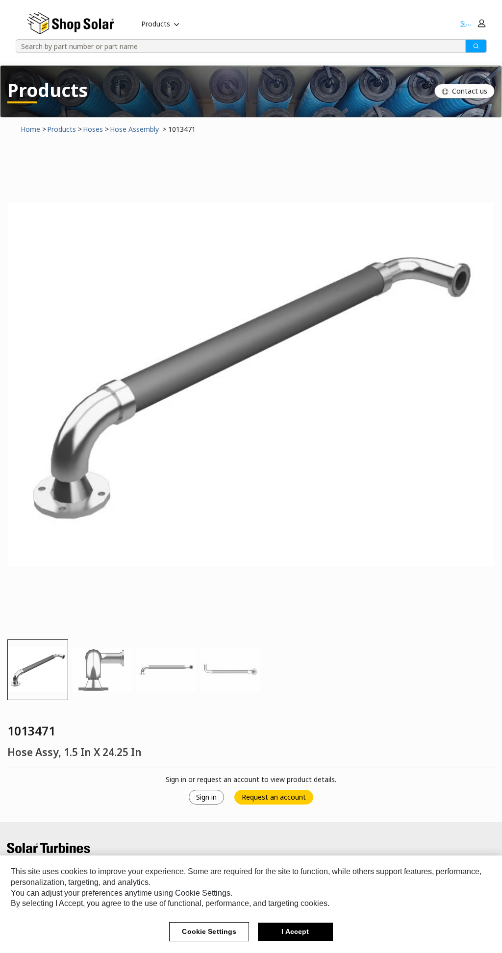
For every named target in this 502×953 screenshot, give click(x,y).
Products (155, 23)
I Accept (295, 931)
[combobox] (237, 46)
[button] (472, 23)
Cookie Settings (209, 931)
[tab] (37, 669)
